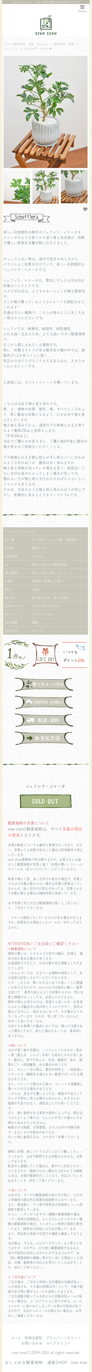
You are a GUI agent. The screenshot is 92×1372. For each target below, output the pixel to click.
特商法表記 (33, 1337)
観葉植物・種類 (64, 44)
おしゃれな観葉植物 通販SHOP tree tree (46, 1362)
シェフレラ (10, 48)
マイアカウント (58, 1343)
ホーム (16, 1337)
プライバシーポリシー (63, 1337)
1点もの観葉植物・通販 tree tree (25, 44)
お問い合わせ (32, 1343)
